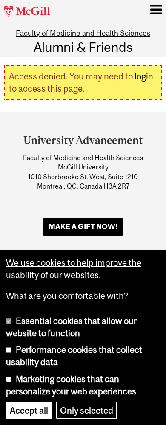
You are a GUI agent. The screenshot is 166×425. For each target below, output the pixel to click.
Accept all (29, 410)
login (144, 76)
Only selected (86, 410)
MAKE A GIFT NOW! (83, 226)
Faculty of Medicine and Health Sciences (83, 33)
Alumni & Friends (83, 47)
